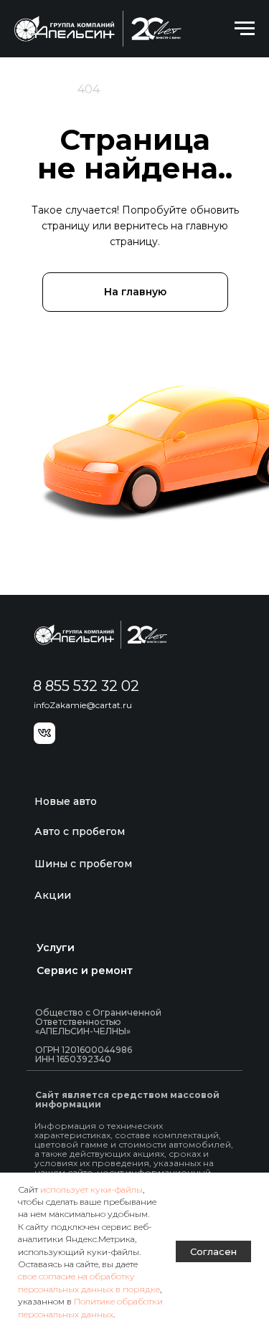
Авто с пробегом (79, 831)
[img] (100, 635)
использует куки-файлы (91, 1189)
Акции (52, 895)
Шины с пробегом (83, 863)
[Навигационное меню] (245, 29)
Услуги (56, 947)
